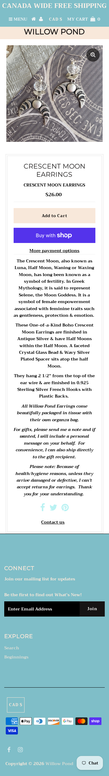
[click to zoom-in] (93, 55)
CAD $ (55, 19)
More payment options (54, 250)
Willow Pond (54, 31)
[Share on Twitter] (53, 509)
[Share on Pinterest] (65, 509)
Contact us (52, 522)
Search (11, 647)
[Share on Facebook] (42, 509)
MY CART (83, 19)
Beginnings (16, 657)
